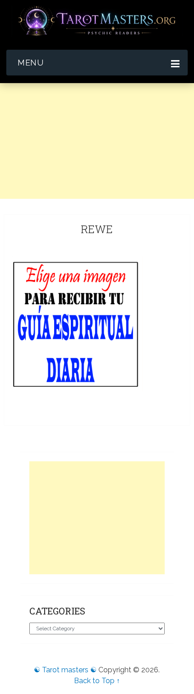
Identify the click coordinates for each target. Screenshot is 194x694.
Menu (30, 62)
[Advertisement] (97, 180)
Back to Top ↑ (97, 680)
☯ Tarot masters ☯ (65, 670)
